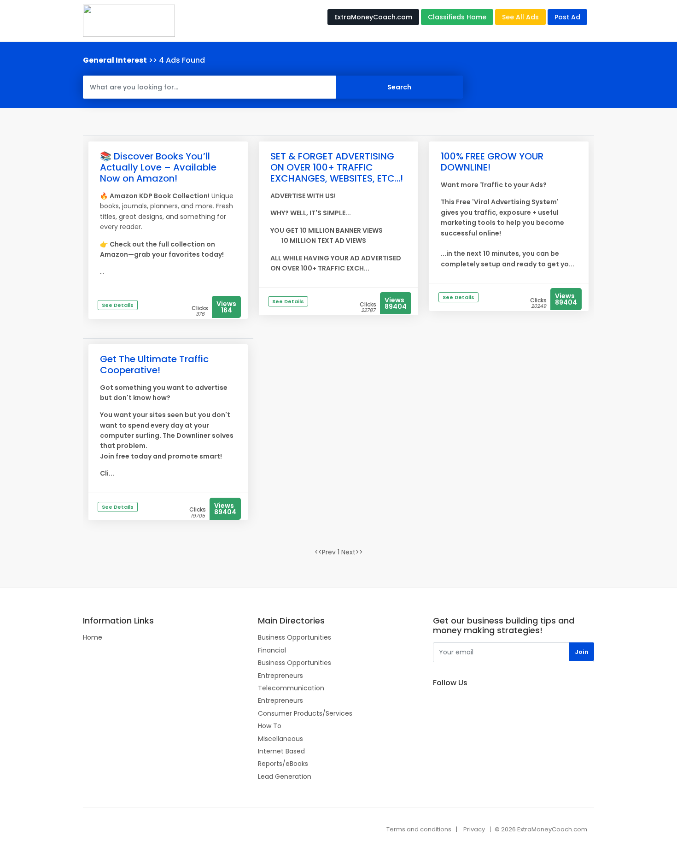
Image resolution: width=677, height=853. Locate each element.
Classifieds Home (457, 17)
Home (92, 637)
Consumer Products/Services (305, 713)
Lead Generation (284, 776)
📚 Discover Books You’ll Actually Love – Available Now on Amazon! (158, 167)
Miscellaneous (280, 738)
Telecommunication (291, 688)
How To (269, 725)
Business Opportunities (294, 637)
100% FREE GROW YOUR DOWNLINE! (492, 162)
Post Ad (567, 17)
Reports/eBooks (283, 763)
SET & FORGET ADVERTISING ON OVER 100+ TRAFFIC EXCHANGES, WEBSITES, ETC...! (336, 167)
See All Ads (520, 17)
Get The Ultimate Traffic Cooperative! (154, 364)
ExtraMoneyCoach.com (373, 17)
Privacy (474, 829)
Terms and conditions (418, 829)
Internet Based (281, 751)
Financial (272, 650)
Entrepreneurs (280, 675)
